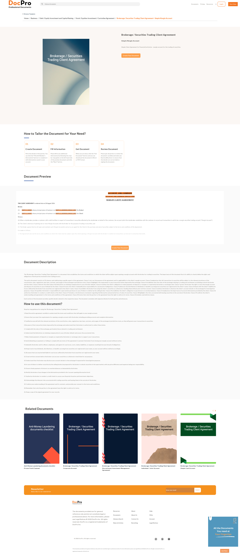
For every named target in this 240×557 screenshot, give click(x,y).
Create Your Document (131, 55)
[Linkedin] (162, 539)
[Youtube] (169, 539)
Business (34, 18)
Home (26, 18)
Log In (221, 4)
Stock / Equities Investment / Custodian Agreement (95, 18)
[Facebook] (156, 539)
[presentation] (213, 410)
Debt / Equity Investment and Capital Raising (56, 18)
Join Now (224, 551)
